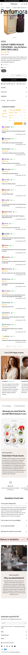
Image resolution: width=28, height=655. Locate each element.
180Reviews (4, 116)
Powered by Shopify (15, 652)
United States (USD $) (8, 642)
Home (2, 7)
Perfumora (14, 4)
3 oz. (4, 71)
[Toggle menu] (1, 4)
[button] (6, 346)
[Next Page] (22, 346)
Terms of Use (18, 626)
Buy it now (14, 80)
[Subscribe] (25, 623)
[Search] (22, 4)
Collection (8, 7)
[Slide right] (16, 38)
